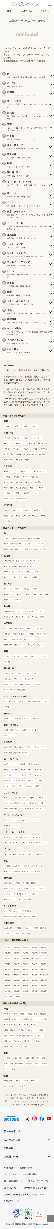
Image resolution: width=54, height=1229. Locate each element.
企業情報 (8, 1148)
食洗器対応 (9, 1081)
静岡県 (17, 969)
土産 (8, 493)
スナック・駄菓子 (33, 786)
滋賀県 (44, 969)
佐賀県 (8, 991)
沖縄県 (17, 996)
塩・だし (8, 679)
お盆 (35, 449)
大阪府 (17, 975)
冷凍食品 (8, 747)
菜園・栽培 (22, 499)
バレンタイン (37, 438)
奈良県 (35, 975)
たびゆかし (41, 1101)
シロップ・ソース (34, 684)
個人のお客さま (12, 1131)
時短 (8, 1058)
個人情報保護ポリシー (14, 1180)
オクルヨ (32, 1095)
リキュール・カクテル (13, 837)
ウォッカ (37, 837)
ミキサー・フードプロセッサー (16, 894)
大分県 (35, 991)
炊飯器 (27, 888)
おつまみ (35, 477)
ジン (28, 837)
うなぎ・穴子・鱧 (20, 561)
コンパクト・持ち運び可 (14, 1064)
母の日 (8, 449)
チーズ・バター (30, 639)
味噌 (19, 673)
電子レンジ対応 (22, 1081)
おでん (27, 718)
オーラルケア (10, 499)
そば (26, 656)
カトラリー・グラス (21, 866)
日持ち (21, 1030)
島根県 (17, 980)
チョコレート (10, 775)
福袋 (32, 488)
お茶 (32, 798)
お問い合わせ (10, 1167)
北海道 (8, 947)
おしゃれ (37, 1041)
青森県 (17, 947)
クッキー (39, 770)
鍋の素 (36, 718)
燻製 (32, 634)
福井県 (44, 964)
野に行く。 (9, 1101)
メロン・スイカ (20, 611)
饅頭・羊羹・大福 (11, 770)
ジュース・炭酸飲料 (12, 803)
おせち (28, 928)
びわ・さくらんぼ (23, 617)
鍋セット (8, 718)
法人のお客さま (12, 1139)
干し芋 (8, 634)
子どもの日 (43, 443)
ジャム (22, 645)
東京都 (26, 958)
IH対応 (34, 1081)
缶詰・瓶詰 (19, 628)
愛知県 (26, 969)
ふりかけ (38, 628)
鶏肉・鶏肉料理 (11, 544)
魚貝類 (8, 561)
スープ (45, 701)
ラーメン (45, 656)
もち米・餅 (9, 594)
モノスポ (40, 1098)
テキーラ (17, 843)
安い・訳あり (10, 1036)
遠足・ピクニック (23, 516)
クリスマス (9, 460)
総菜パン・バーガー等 (13, 600)
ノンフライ (24, 1025)
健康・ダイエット (29, 730)
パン (28, 594)
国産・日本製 (10, 1030)
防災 (41, 488)
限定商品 (26, 933)
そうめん (35, 656)
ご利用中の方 (11, 1156)
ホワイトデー (22, 443)
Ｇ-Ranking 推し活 (35, 1105)
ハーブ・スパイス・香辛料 (15, 684)
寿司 (35, 577)
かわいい (8, 1046)
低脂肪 (43, 1014)
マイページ (45, 11)
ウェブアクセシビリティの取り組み (20, 1174)
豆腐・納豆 (42, 634)
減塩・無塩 (33, 1014)
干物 (26, 577)
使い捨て (21, 1086)
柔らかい (18, 1041)
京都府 (8, 975)
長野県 (8, 964)
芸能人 (34, 1025)
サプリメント (10, 735)
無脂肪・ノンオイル (12, 1019)
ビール (8, 854)
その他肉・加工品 (38, 549)
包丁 (34, 894)
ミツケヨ (30, 1101)
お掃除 (38, 482)
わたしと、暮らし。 (16, 1098)
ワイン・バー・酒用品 (31, 871)
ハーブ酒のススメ (18, 1105)
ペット (35, 493)
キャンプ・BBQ (39, 516)
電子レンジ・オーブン (13, 888)
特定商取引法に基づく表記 (35, 1187)
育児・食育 (9, 488)
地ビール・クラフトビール (24, 854)
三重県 (35, 969)
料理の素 (21, 690)
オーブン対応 (10, 1086)
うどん (17, 656)
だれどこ (22, 1095)
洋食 (17, 933)
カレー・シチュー (33, 701)
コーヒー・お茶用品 (12, 871)
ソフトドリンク (11, 798)
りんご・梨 (9, 617)
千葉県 (17, 958)
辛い (40, 1036)
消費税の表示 (26, 1167)
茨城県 (26, 953)
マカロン (38, 775)
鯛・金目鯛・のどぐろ (28, 566)
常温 (18, 1046)
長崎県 (17, 991)
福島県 (17, 953)
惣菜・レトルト (20, 634)
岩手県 (26, 947)
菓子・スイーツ (11, 764)
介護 (17, 493)
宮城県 (35, 947)
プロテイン (40, 809)
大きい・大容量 (41, 1064)
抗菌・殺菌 (30, 1058)
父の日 (17, 449)
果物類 (8, 611)
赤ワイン (26, 820)
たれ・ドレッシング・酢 (24, 679)
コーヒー (23, 798)
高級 (41, 1030)
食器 (8, 866)
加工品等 (8, 628)
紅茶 (41, 798)
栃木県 (35, 953)
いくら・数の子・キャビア (15, 572)
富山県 (26, 964)
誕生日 (8, 510)
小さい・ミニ (10, 1069)
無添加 (26, 1019)
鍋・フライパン (11, 899)
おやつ (26, 477)
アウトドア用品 (26, 899)
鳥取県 (8, 980)
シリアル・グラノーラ (37, 645)
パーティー (18, 510)
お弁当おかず (20, 747)
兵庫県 (26, 975)
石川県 (35, 964)
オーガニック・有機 (39, 1019)
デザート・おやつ (21, 753)
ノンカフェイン (11, 1025)
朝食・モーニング (11, 471)
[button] (27, 75)
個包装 (29, 1064)
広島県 (35, 980)
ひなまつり (9, 443)
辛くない (31, 1036)
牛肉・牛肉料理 (20, 538)
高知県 (35, 986)
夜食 (8, 477)
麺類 (8, 656)
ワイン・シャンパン (12, 820)
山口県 (44, 980)
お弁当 (17, 477)
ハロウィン (32, 454)
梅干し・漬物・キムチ (13, 639)
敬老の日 (21, 454)
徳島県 (8, 986)
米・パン (8, 589)
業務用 (26, 493)
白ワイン (36, 820)
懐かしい (28, 1041)
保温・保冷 (18, 1058)
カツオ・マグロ (11, 566)
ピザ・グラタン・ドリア (37, 747)
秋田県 (44, 947)
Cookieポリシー (11, 1187)
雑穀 (19, 594)
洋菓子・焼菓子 (27, 770)
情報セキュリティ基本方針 (16, 1194)
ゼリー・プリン (11, 781)
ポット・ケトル (39, 888)
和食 (19, 928)
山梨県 (44, 958)
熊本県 (26, 991)
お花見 (32, 443)
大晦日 (28, 460)
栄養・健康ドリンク (12, 730)
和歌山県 (44, 975)
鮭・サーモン (35, 561)
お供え (8, 521)
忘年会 (19, 460)
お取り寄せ (9, 928)
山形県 (8, 953)
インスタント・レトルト (14, 701)
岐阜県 (8, 969)
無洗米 (26, 589)
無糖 (23, 1014)
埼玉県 (8, 958)
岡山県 (26, 980)
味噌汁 (8, 707)
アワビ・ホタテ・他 (12, 577)
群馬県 (44, 953)
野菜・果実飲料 (11, 809)
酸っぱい (8, 1041)
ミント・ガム (10, 786)
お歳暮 (42, 454)
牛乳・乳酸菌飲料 (26, 809)
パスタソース (10, 690)
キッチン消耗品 (30, 916)
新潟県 (17, 964)
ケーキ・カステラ (25, 775)
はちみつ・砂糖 (11, 645)
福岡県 (44, 986)
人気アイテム (27, 11)
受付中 (8, 11)
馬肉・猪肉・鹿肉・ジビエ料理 (16, 549)
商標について (38, 1194)
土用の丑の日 (10, 454)
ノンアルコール (41, 843)
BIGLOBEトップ (11, 1201)
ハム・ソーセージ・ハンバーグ (31, 544)
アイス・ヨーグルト (27, 781)
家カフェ (29, 482)
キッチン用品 (10, 911)
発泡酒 (40, 854)
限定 (27, 1046)
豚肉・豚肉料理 (34, 538)
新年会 (17, 438)
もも (32, 611)
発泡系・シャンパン (12, 826)
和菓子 (22, 764)
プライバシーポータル (38, 1180)
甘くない (21, 1036)
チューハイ (28, 843)
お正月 (8, 438)
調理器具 (8, 883)
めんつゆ (38, 673)
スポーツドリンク (29, 803)
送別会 (37, 510)
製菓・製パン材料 (41, 594)
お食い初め (9, 516)
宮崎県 (44, 991)
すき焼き (18, 718)
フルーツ (8, 753)
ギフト (28, 510)
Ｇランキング (10, 1095)
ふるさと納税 (22, 488)
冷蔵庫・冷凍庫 (30, 883)
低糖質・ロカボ (11, 1014)
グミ (21, 786)
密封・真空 (41, 1058)
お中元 (44, 449)
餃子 (8, 933)
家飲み (19, 482)
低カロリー (31, 1030)
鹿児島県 (8, 996)
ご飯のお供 (9, 482)
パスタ (8, 662)
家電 (18, 883)
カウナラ (20, 1101)
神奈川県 (35, 958)
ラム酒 (8, 843)
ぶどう (40, 611)
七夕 (26, 449)
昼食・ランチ (27, 471)
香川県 (17, 986)
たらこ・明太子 (34, 572)
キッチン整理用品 (25, 911)
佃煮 (29, 628)
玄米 (36, 589)
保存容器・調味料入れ (13, 916)
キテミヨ (30, 1098)
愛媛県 (26, 986)
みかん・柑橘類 (39, 617)
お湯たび (42, 1095)
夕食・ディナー (40, 471)
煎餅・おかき (34, 764)
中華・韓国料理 (40, 928)
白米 (18, 589)
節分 (26, 438)
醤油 (28, 673)
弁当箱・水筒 (37, 866)
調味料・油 (9, 673)
